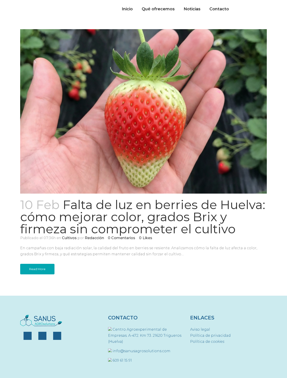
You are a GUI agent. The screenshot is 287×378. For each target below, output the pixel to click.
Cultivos (69, 238)
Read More (37, 269)
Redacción (94, 238)
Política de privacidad (210, 335)
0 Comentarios (121, 238)
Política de (207, 341)
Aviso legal (200, 329)
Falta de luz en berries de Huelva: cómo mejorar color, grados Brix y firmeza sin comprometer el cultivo (142, 216)
